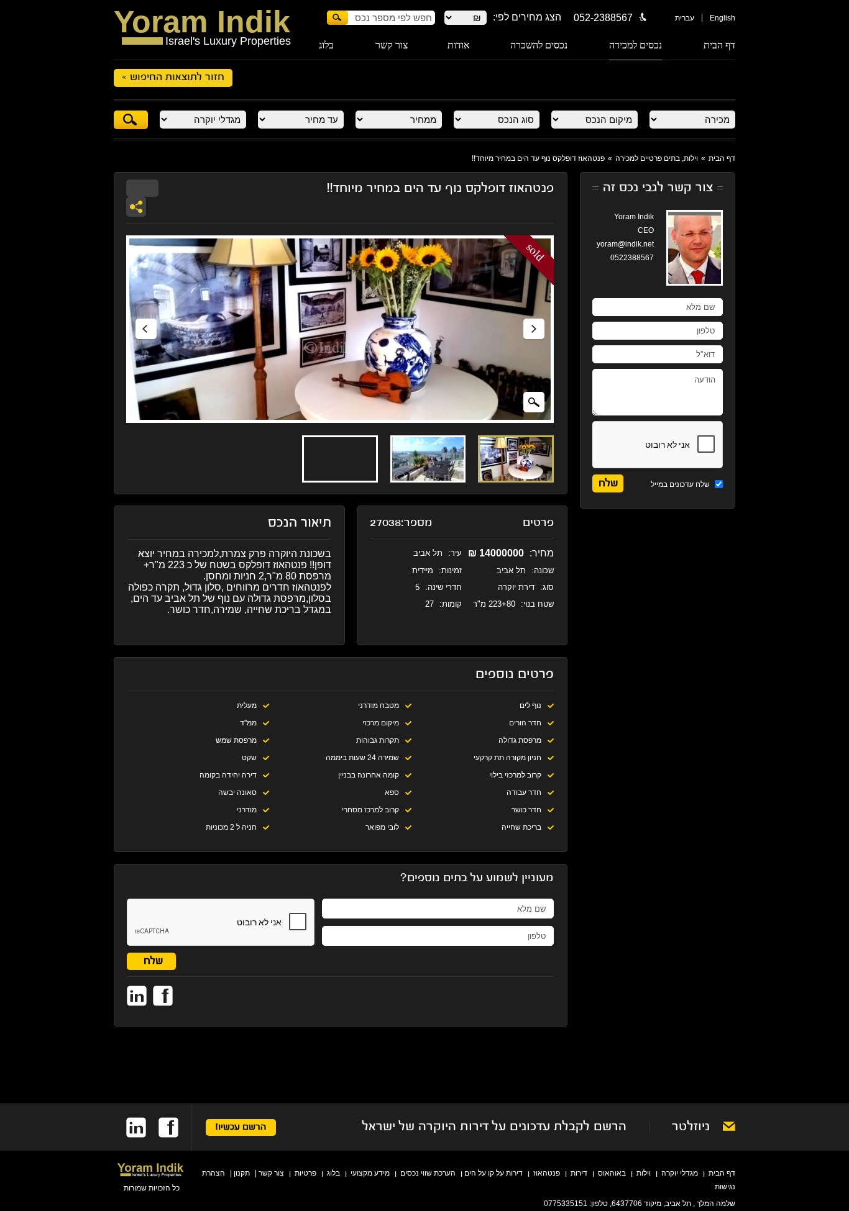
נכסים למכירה (635, 45)
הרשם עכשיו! (241, 1127)
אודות (458, 45)
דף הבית (719, 45)
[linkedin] (130, 1127)
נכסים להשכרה (538, 45)
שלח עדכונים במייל (681, 484)
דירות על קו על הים (493, 1173)
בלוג (326, 45)
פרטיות (305, 1173)
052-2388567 (603, 17)
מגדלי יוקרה (679, 1173)
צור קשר (391, 45)
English (722, 18)
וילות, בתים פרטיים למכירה (656, 158)
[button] (146, 329)
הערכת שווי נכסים (428, 1173)
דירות (579, 1173)
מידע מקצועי (370, 1173)
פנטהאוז (546, 1173)
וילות (643, 1173)
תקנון (242, 1173)
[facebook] (162, 1127)
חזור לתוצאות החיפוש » (173, 77)
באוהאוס (612, 1173)
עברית (684, 18)
